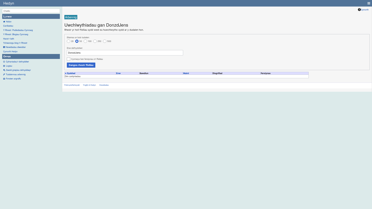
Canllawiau (8, 25)
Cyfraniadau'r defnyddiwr (17, 61)
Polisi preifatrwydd (71, 85)
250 (99, 41)
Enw (118, 73)
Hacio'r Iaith (8, 38)
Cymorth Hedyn (10, 51)
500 (109, 41)
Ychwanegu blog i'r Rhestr (15, 42)
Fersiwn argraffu (13, 78)
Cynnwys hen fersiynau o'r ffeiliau (87, 59)
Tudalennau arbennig (16, 74)
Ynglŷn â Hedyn (89, 85)
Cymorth (365, 9)
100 (90, 41)
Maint (186, 73)
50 (80, 41)
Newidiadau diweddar (16, 47)
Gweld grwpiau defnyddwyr (18, 70)
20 (72, 41)
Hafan (8, 21)
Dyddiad (71, 73)
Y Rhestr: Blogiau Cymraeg (15, 34)
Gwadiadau (104, 85)
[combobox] (125, 52)
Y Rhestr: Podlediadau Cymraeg (18, 30)
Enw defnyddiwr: (75, 48)
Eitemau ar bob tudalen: (78, 37)
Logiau (9, 65)
